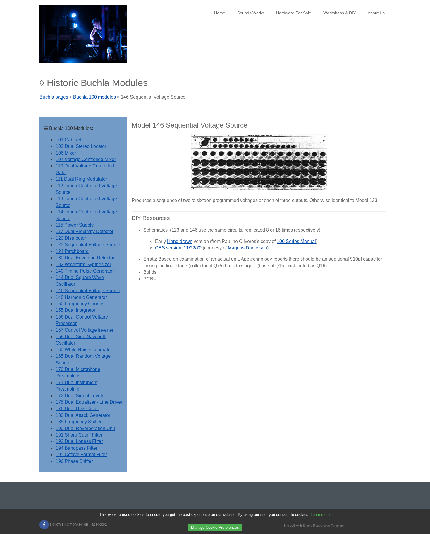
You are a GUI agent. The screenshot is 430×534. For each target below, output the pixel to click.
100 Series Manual (296, 241)
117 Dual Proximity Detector (84, 231)
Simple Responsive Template (323, 525)
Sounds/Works (250, 13)
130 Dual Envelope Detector (85, 257)
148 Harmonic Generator (81, 297)
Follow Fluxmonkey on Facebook (77, 524)
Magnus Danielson (247, 247)
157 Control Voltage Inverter (84, 330)
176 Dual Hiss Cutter (77, 408)
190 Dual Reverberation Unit (85, 428)
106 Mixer (66, 152)
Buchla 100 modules (94, 97)
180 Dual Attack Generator (83, 415)
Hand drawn (179, 241)
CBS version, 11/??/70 (178, 247)
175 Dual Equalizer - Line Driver (89, 402)
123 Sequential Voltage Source (88, 244)
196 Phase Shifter (74, 461)
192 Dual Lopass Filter (79, 441)
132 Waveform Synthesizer (83, 264)
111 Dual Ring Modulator (81, 179)
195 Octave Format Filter (81, 454)
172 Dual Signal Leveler (81, 395)
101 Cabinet (68, 139)
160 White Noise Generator (84, 349)
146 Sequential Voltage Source (88, 290)
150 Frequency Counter (80, 303)
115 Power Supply (75, 224)
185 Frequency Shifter (79, 421)
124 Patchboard (72, 251)
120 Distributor (71, 238)
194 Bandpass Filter (76, 448)
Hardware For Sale (293, 13)
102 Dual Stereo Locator (81, 146)
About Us (376, 13)
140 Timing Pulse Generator (85, 270)
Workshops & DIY (339, 13)
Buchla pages (53, 97)
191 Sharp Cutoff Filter (79, 434)
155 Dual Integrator (75, 310)
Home (219, 13)
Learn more (320, 514)
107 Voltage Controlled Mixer (86, 159)
